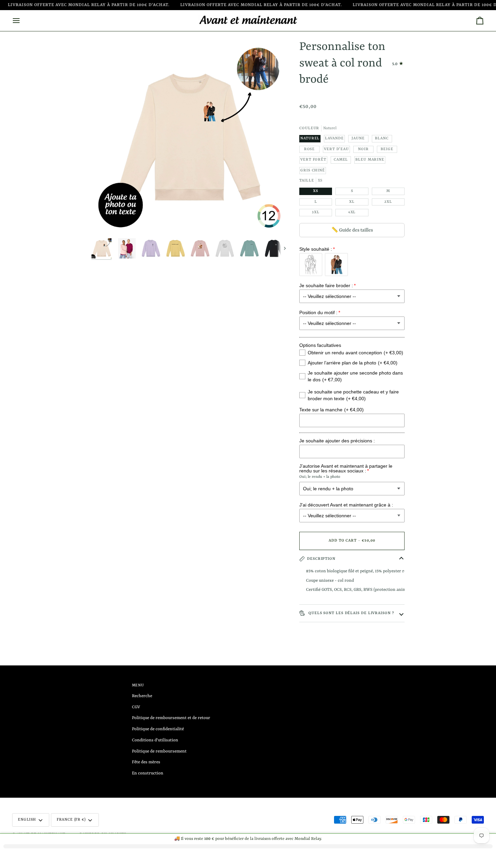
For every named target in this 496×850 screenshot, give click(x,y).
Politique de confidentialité (158, 729)
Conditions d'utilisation (155, 740)
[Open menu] (22, 20)
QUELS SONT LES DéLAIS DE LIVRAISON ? (350, 613)
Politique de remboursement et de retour (171, 717)
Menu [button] (138, 685)
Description (321, 559)
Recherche (142, 695)
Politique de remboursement (159, 751)
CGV (136, 707)
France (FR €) (71, 820)
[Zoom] (189, 137)
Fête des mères (146, 762)
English (27, 820)
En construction (147, 773)
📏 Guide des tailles (352, 230)
